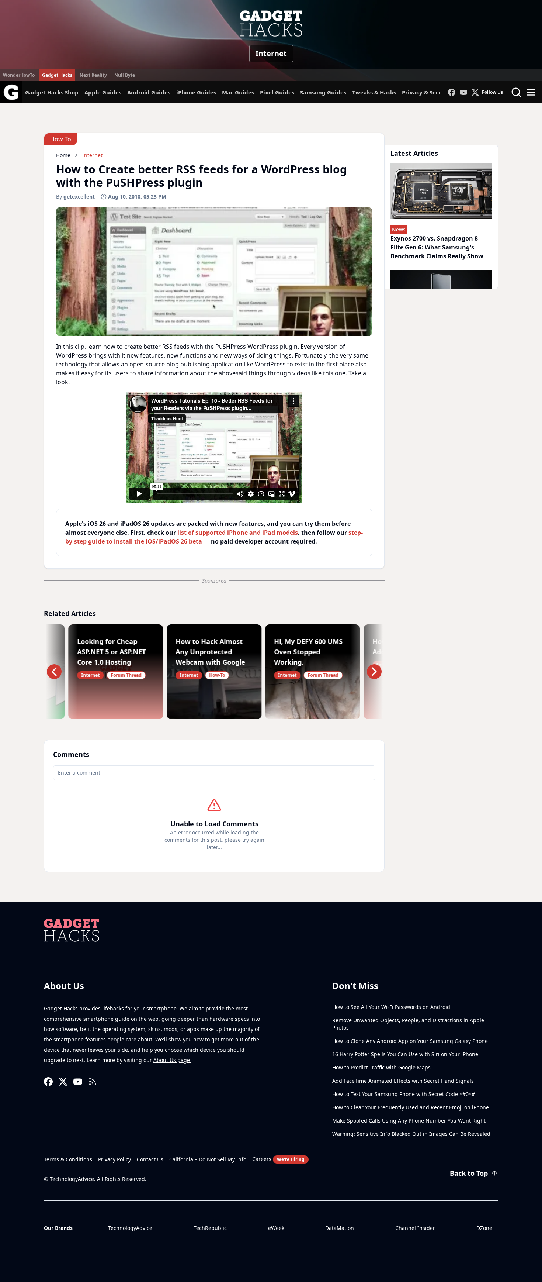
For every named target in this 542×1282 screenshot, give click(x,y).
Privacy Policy (114, 1159)
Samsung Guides (323, 92)
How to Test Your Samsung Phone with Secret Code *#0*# (403, 1093)
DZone (484, 1227)
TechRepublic (210, 1227)
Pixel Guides (277, 92)
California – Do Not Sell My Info (207, 1159)
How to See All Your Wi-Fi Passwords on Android (391, 1006)
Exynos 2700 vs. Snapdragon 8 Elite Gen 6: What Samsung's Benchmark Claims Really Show (436, 247)
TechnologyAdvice (130, 1227)
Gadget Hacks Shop (52, 92)
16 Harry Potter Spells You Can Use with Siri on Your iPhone (405, 1054)
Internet (271, 53)
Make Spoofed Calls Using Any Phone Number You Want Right (409, 1120)
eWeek (276, 1227)
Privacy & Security (427, 92)
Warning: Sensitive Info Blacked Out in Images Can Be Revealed (411, 1133)
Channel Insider (415, 1227)
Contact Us (150, 1159)
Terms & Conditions (68, 1159)
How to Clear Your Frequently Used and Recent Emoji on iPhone (410, 1107)
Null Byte (124, 75)
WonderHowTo (19, 75)
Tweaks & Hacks (374, 92)
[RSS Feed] (92, 1081)
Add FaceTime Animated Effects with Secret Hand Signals (403, 1080)
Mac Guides (238, 92)
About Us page (172, 1060)
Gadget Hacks (57, 75)
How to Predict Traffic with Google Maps (381, 1067)
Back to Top (469, 1173)
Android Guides (148, 92)
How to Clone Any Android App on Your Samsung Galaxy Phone (410, 1040)
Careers (278, 1158)
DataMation (339, 1227)
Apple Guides (102, 92)
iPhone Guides (196, 92)
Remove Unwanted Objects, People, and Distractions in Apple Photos (408, 1024)
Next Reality (93, 75)
